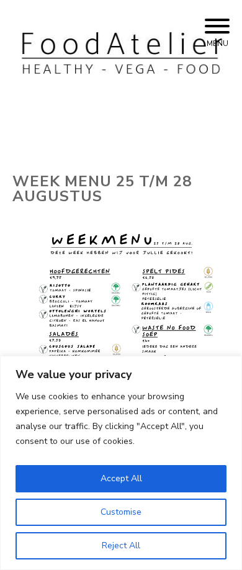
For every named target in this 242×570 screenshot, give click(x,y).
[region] (121, 463)
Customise (121, 512)
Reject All (121, 545)
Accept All (121, 478)
